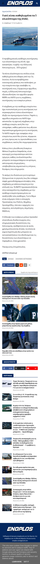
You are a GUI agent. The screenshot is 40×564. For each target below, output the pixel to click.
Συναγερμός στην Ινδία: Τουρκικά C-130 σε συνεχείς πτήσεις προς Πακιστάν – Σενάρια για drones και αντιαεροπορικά (23, 494)
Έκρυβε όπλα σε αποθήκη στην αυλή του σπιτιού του (18, 352)
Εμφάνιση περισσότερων (29, 272)
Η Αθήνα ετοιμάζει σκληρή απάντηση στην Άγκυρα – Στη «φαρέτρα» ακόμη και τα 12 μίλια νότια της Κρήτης (24, 508)
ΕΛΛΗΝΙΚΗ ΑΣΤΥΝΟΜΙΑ (23, 259)
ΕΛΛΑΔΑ (14, 11)
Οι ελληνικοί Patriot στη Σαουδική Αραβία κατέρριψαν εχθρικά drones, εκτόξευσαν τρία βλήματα (25, 457)
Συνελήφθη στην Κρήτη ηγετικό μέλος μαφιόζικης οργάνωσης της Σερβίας (17, 324)
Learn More (17, 562)
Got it (26, 562)
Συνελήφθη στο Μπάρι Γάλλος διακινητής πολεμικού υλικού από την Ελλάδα (18, 297)
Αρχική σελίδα (6, 11)
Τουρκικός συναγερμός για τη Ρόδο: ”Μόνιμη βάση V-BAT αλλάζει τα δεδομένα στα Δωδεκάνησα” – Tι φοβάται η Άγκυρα (24, 443)
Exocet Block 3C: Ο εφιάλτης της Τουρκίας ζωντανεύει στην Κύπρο (25, 397)
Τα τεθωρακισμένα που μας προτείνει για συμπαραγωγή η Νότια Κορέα (25, 469)
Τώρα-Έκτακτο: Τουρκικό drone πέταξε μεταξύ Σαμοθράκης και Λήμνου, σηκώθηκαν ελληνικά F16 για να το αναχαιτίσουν (25, 384)
